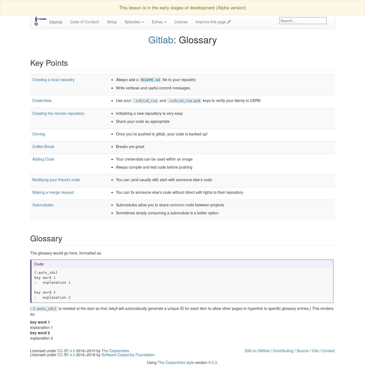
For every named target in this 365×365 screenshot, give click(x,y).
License (181, 21)
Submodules (42, 204)
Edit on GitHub (257, 350)
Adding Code (43, 159)
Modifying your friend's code (56, 179)
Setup (112, 21)
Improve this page (211, 21)
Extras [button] (158, 21)
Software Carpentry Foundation (128, 354)
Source (303, 350)
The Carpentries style (176, 362)
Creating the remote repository (58, 113)
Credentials (42, 100)
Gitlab (160, 39)
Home (55, 21)
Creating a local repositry (53, 79)
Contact (328, 350)
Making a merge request (53, 192)
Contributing (283, 350)
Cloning (38, 133)
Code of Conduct (84, 21)
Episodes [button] (133, 21)
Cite (315, 350)
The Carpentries (115, 350)
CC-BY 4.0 (66, 350)
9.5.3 (212, 362)
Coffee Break (43, 146)
